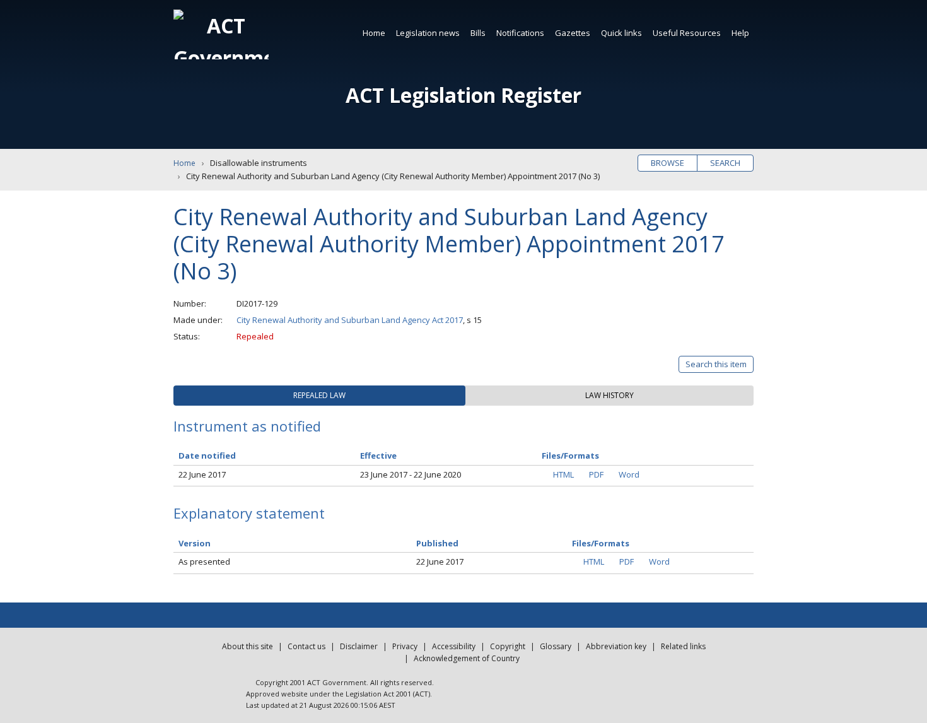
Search (725, 162)
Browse (667, 162)
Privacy (404, 646)
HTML (563, 474)
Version (194, 543)
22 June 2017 (202, 474)
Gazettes (572, 32)
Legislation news (428, 32)
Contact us (306, 646)
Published (437, 543)
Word (629, 474)
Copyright (507, 646)
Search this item (716, 364)
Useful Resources (687, 32)
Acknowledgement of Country (467, 658)
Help (740, 32)
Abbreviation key (616, 646)
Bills (478, 32)
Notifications (520, 32)
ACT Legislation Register (463, 95)
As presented (204, 561)
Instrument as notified (247, 425)
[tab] (319, 395)
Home (374, 32)
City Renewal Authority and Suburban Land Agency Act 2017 (349, 320)
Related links (683, 646)
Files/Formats (600, 543)
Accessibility (453, 646)
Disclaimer (359, 646)
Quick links (621, 32)
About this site (247, 646)
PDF (596, 474)
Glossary (555, 646)
